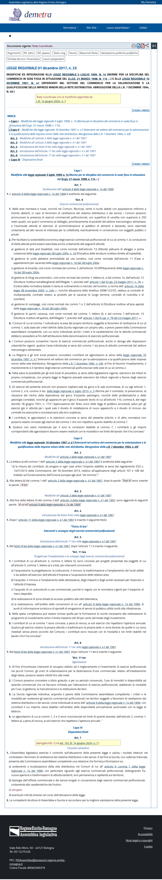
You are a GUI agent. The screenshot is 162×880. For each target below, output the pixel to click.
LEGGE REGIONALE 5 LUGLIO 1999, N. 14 (79, 74)
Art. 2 (13, 138)
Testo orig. (59, 53)
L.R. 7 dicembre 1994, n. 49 (85, 363)
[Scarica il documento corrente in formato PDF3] (143, 46)
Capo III (15, 159)
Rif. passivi (43, 53)
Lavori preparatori (53, 59)
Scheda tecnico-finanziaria (23, 59)
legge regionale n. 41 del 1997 (97, 515)
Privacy (148, 828)
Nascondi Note (88, 53)
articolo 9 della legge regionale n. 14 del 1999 (87, 189)
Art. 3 (13, 142)
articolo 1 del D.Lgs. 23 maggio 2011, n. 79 (115, 282)
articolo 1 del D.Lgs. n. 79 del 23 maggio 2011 (110, 318)
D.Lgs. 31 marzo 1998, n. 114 (78, 179)
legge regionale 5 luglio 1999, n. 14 (48, 175)
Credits (148, 846)
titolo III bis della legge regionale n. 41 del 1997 (42, 546)
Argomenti (13, 53)
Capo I (15, 121)
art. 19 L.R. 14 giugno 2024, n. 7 (79, 743)
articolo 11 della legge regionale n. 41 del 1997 (46, 520)
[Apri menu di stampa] (133, 46)
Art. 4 (13, 147)
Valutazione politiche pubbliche (119, 53)
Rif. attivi (29, 53)
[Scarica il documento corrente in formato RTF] (138, 46)
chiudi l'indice (141, 110)
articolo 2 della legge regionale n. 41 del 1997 (85, 457)
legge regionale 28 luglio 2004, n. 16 (54, 253)
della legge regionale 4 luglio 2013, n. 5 (71, 391)
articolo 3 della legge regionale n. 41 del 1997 (85, 495)
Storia (72, 53)
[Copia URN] (147, 46)
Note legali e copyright (139, 840)
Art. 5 (13, 151)
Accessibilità (145, 834)
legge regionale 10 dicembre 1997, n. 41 (50, 442)
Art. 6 (13, 155)
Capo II (15, 130)
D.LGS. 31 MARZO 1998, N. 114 (88, 79)
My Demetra (148, 2)
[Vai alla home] (10, 36)
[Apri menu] (154, 46)
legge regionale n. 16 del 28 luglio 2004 (75, 263)
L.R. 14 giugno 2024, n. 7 (51, 101)
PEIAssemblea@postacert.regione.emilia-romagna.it (37, 862)
